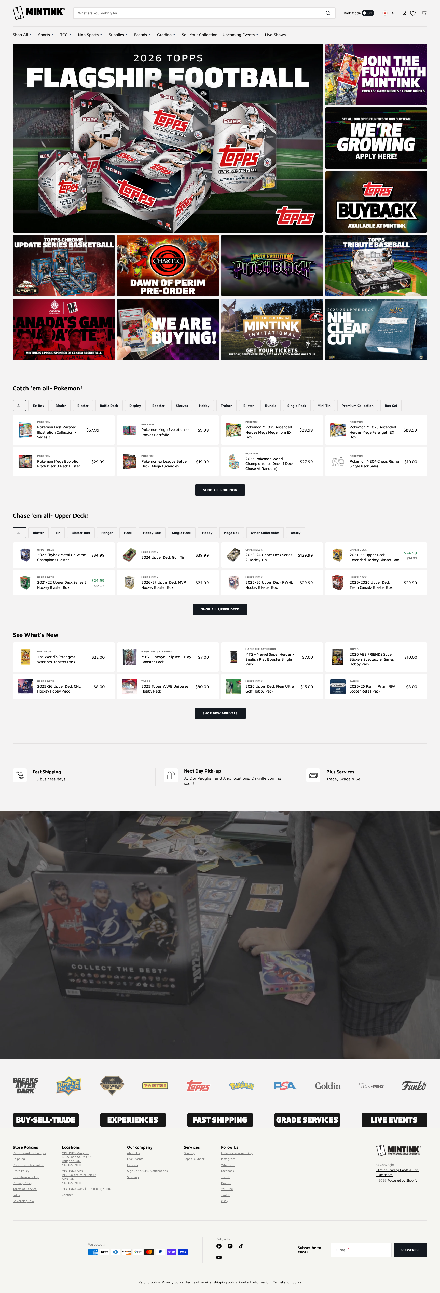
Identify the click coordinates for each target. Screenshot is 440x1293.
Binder (61, 405)
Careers (132, 1165)
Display (135, 405)
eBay (224, 1201)
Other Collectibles (265, 533)
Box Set (391, 405)
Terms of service (198, 1282)
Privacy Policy (22, 1183)
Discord (226, 1183)
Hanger (107, 533)
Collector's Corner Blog (237, 1153)
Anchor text (24, 46)
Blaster (83, 405)
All (19, 405)
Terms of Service (25, 1189)
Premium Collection (358, 405)
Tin (57, 533)
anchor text (336, 110)
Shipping (19, 1159)
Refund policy (149, 1282)
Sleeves (182, 405)
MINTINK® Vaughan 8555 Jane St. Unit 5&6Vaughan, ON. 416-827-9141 (77, 1159)
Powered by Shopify (402, 1180)
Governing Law (23, 1201)
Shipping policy (225, 1282)
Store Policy (21, 1171)
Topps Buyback (194, 1159)
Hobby (204, 405)
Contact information (255, 1282)
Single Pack (296, 405)
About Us (133, 1153)
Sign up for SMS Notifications (147, 1171)
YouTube (227, 1189)
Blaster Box (81, 533)
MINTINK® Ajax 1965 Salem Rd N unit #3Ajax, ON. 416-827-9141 (79, 1177)
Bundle (270, 405)
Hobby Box (152, 533)
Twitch (225, 1195)
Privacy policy (173, 1282)
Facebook (227, 1171)
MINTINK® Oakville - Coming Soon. (86, 1189)
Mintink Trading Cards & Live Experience (397, 1172)
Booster (158, 405)
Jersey (296, 533)
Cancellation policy (287, 1282)
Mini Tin (324, 405)
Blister (248, 405)
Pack (128, 533)
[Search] (329, 13)
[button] (404, 13)
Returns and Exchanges (29, 1153)
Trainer (226, 405)
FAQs (16, 1195)
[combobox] (204, 13)
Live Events (135, 1159)
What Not (228, 1165)
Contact (67, 1195)
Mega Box (232, 533)
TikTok (225, 1177)
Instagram (228, 1159)
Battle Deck (109, 405)
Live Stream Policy (26, 1177)
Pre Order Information (28, 1165)
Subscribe (410, 1250)
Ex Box (38, 405)
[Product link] (64, 430)
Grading (189, 1153)
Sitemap (133, 1177)
